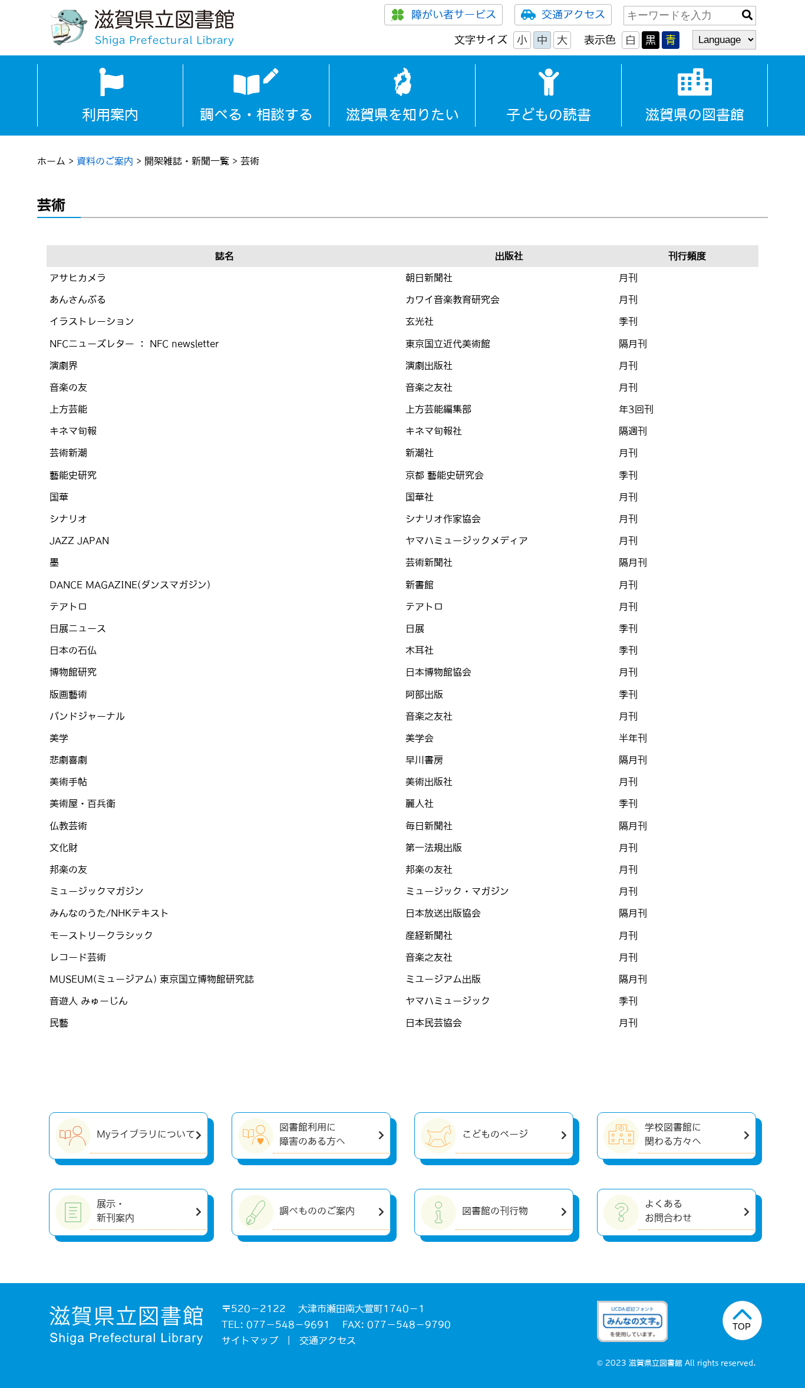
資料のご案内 (105, 161)
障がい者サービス (453, 14)
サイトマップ (250, 1340)
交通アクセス (573, 14)
